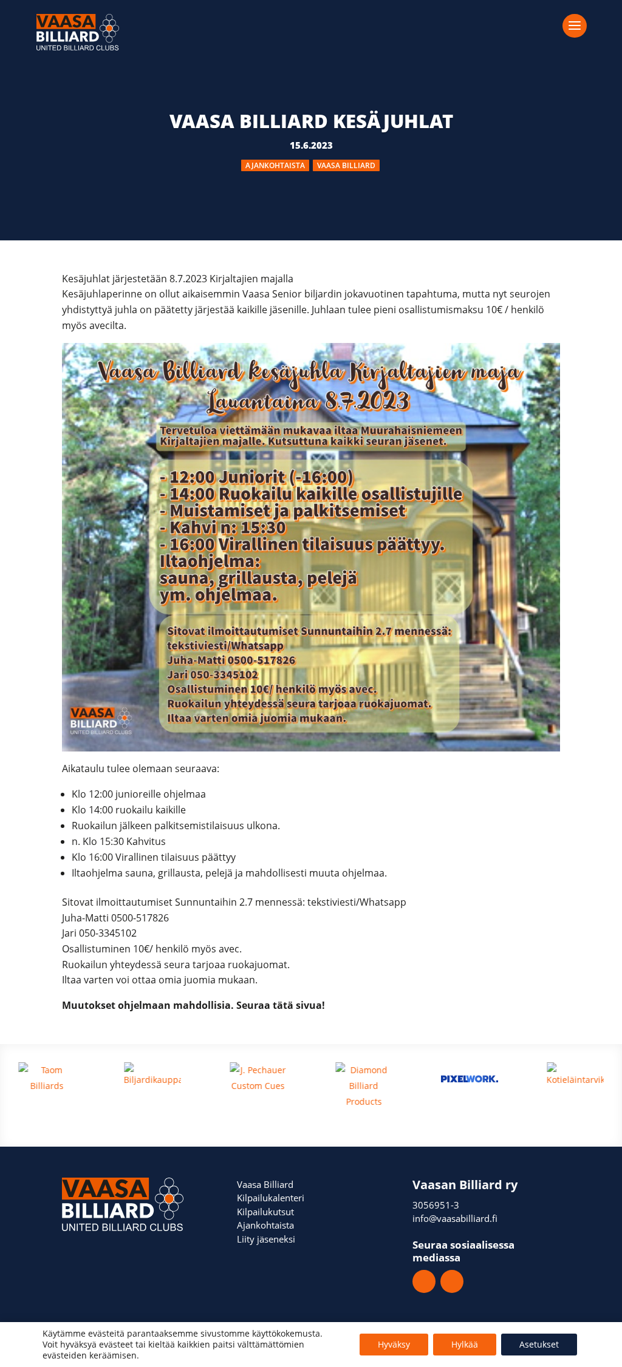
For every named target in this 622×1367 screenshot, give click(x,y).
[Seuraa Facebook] (424, 1281)
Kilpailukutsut (265, 1212)
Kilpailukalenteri (270, 1198)
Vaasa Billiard (346, 165)
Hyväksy (394, 1344)
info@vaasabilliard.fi (454, 1218)
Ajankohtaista (275, 165)
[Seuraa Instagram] (451, 1281)
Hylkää (464, 1344)
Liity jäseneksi (266, 1239)
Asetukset (539, 1344)
